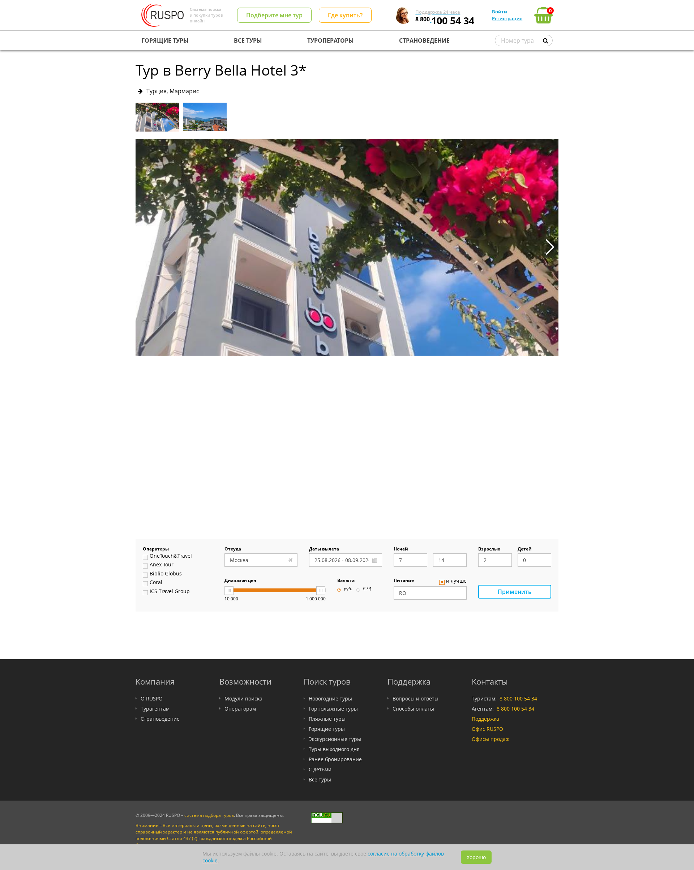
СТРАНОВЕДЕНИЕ (424, 40)
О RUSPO (152, 698)
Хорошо (476, 857)
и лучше (456, 581)
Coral (156, 583)
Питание (404, 580)
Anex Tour (162, 565)
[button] (550, 247)
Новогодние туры (330, 698)
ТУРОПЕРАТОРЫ (330, 40)
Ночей (401, 549)
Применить (515, 592)
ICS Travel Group (170, 592)
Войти (499, 11)
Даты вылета (324, 549)
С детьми (320, 769)
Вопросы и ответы (415, 698)
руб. (348, 589)
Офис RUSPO (487, 728)
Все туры (320, 779)
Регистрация (507, 18)
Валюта (346, 580)
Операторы (156, 549)
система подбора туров (209, 815)
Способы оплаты (413, 708)
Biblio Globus (166, 574)
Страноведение (160, 718)
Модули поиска (243, 698)
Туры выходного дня (334, 749)
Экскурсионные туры (335, 739)
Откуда (232, 549)
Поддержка (485, 718)
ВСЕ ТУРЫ (248, 40)
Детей (525, 549)
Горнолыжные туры (333, 708)
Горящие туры (327, 728)
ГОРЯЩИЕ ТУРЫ (165, 40)
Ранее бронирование (335, 759)
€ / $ (367, 589)
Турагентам (155, 708)
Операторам (240, 708)
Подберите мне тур (274, 15)
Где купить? (345, 15)
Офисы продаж (490, 739)
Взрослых (489, 549)
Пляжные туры (327, 718)
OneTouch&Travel (171, 556)
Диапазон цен (240, 580)
